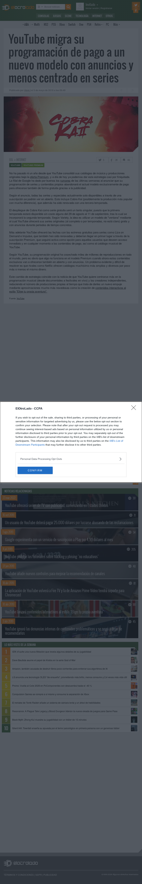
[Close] (134, 408)
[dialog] (71, 442)
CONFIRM (35, 470)
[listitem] (71, 459)
